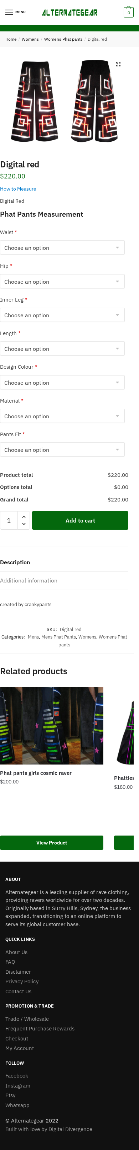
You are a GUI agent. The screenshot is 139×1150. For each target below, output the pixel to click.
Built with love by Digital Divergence (48, 1129)
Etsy (10, 1095)
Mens (33, 637)
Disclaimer (18, 971)
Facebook (16, 1075)
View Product (51, 842)
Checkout (16, 1038)
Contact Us (18, 991)
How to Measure (18, 189)
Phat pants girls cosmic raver (36, 773)
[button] (118, 64)
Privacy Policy (21, 981)
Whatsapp (17, 1105)
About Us (16, 952)
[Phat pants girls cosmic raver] (51, 726)
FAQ (10, 961)
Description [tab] (15, 562)
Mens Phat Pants (58, 637)
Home (11, 39)
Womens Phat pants (63, 39)
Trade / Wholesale (27, 1018)
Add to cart (80, 520)
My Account (19, 1048)
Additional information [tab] (28, 580)
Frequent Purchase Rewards (39, 1028)
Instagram (17, 1085)
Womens (30, 39)
